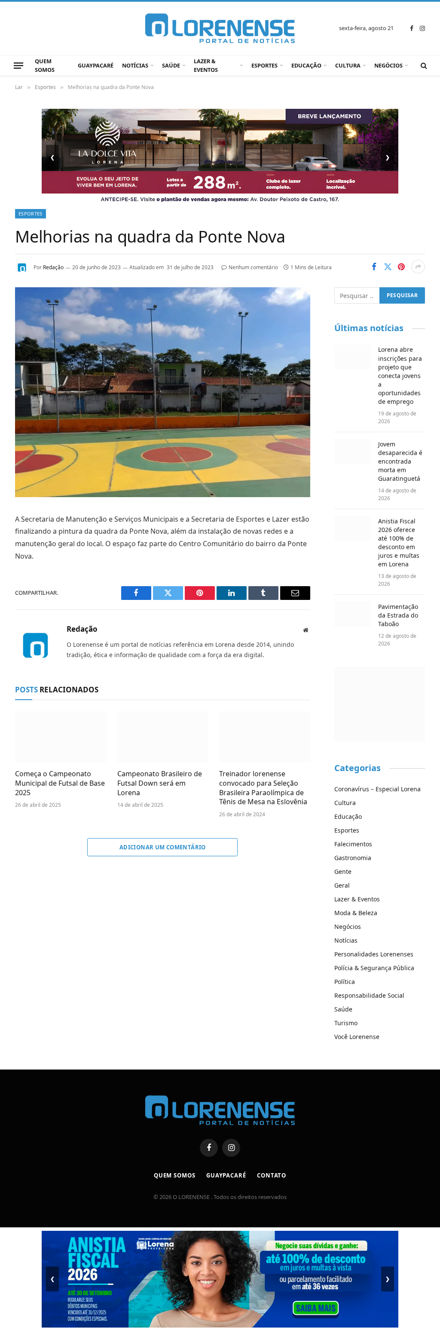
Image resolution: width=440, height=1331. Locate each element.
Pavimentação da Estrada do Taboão (398, 615)
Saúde (171, 65)
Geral (342, 885)
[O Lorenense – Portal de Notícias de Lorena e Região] (220, 28)
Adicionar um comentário (162, 847)
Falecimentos (353, 844)
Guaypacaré (95, 65)
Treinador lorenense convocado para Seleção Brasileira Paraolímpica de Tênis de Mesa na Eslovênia (263, 787)
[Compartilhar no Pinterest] (401, 267)
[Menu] (18, 65)
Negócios (388, 65)
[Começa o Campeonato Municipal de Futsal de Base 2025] (60, 736)
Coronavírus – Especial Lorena (377, 789)
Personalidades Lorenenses (373, 954)
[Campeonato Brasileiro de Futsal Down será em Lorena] (162, 736)
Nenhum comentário (253, 267)
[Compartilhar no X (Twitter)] (387, 267)
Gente (342, 871)
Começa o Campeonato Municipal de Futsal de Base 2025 (60, 783)
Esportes (264, 65)
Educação (306, 65)
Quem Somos (45, 65)
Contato (271, 1175)
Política (344, 982)
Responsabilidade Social (369, 995)
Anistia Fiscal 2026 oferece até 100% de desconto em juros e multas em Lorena (398, 542)
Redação (53, 267)
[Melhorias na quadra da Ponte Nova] (162, 495)
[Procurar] (423, 65)
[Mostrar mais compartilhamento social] (418, 267)
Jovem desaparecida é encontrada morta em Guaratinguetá (400, 461)
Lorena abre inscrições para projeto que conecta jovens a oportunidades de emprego (400, 375)
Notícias (135, 65)
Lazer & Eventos (206, 65)
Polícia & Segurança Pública (374, 968)
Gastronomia (352, 858)
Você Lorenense (356, 1037)
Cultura (348, 65)
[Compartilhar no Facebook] (373, 267)
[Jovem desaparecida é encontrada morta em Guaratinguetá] (352, 451)
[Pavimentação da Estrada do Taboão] (352, 614)
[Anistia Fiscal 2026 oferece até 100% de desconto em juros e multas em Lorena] (352, 528)
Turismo (346, 1023)
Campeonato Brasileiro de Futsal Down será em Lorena (159, 783)
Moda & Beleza (355, 913)
